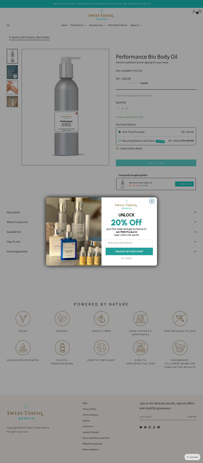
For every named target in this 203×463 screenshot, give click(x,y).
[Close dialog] (151, 201)
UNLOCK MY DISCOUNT (129, 251)
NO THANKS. (126, 258)
